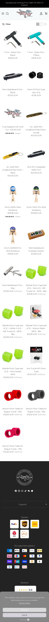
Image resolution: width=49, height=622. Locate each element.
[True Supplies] (24, 13)
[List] (41, 24)
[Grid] (37, 24)
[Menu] (3, 13)
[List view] (45, 24)
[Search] (8, 13)
